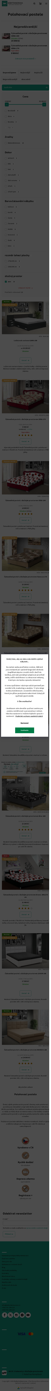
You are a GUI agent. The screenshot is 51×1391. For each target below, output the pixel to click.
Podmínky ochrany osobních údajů (29, 716)
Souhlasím (24, 730)
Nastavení (24, 723)
